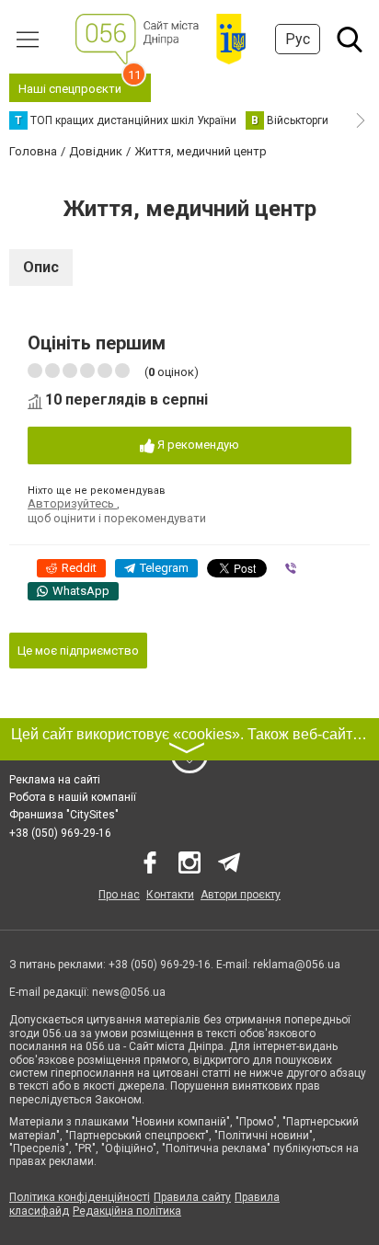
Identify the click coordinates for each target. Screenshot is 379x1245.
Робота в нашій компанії (72, 797)
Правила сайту (192, 1197)
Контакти (170, 894)
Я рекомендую (197, 444)
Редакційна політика (127, 1211)
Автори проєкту (241, 894)
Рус (297, 39)
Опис (41, 267)
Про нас (119, 894)
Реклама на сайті (54, 779)
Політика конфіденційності (79, 1197)
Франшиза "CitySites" (64, 814)
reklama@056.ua (296, 964)
